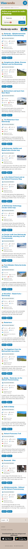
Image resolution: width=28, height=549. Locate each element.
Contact (3, 527)
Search (22, 22)
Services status (9, 546)
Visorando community (7, 529)
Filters (8, 22)
